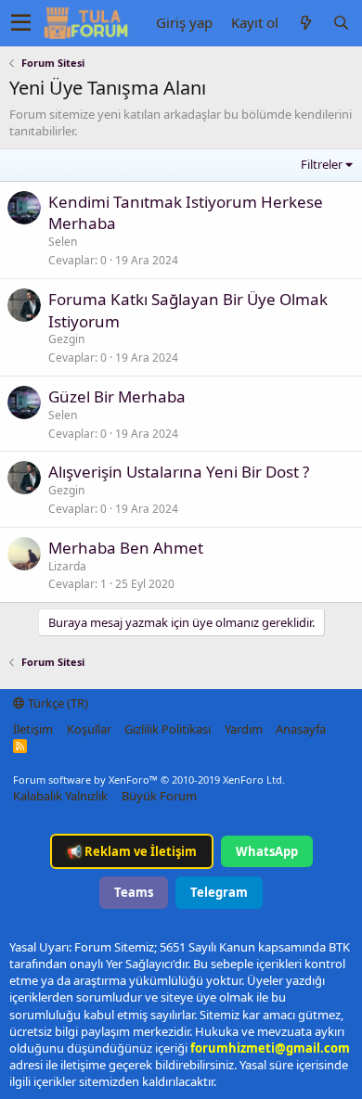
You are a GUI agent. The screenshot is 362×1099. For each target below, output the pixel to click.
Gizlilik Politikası (167, 729)
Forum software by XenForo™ (149, 779)
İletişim (33, 729)
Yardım (244, 729)
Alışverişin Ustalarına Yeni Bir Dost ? (178, 471)
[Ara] (340, 23)
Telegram (219, 892)
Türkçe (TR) (56, 703)
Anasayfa (301, 729)
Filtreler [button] (322, 164)
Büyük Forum (159, 795)
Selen (62, 241)
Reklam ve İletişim (132, 851)
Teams (133, 892)
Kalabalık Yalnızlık (60, 795)
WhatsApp (267, 851)
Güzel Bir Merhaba (117, 396)
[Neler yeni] (305, 23)
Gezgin (66, 339)
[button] (21, 23)
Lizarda (67, 566)
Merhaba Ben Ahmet (125, 547)
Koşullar (89, 729)
